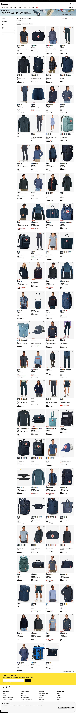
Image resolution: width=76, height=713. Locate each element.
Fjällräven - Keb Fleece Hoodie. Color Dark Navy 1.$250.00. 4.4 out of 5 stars (24, 69)
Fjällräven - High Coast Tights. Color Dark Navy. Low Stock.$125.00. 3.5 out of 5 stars (67, 334)
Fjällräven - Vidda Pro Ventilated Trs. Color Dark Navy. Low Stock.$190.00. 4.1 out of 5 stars (24, 393)
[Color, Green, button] (21, 46)
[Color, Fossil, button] (37, 163)
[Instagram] (3, 687)
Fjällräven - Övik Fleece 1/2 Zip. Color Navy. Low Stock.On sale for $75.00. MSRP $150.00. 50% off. (24, 128)
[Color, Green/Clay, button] (34, 663)
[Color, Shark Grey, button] (37, 75)
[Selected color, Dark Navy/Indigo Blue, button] (32, 222)
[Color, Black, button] (36, 46)
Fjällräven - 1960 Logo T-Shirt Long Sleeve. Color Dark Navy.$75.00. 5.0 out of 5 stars (67, 539)
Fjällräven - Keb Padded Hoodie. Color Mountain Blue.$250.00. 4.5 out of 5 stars (52, 158)
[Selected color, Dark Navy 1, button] (18, 75)
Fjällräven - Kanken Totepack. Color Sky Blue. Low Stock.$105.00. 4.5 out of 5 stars (52, 423)
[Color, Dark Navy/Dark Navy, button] (36, 163)
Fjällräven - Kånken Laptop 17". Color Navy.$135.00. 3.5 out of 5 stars (24, 452)
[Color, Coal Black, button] (36, 663)
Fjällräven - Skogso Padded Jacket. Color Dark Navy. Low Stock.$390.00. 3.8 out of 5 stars (52, 187)
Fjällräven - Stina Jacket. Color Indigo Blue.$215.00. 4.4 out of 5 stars (38, 158)
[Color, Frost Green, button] (34, 46)
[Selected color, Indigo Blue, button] (18, 105)
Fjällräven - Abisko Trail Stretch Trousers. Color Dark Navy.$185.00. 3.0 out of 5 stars (52, 393)
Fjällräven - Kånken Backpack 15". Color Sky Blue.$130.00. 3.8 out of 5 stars (67, 128)
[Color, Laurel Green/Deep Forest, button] (25, 399)
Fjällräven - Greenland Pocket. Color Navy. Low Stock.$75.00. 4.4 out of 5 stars (38, 305)
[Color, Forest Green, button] (63, 222)
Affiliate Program (42, 695)
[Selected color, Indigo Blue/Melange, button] (47, 252)
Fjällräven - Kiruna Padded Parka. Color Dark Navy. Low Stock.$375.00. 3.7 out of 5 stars (38, 539)
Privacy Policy (39, 705)
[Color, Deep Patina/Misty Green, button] (36, 370)
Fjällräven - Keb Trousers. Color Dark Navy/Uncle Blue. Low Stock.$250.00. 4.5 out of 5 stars (67, 364)
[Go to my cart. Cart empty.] (73, 4)
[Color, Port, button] (64, 340)
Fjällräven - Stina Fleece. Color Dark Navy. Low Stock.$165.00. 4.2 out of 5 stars (52, 99)
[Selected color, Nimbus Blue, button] (18, 574)
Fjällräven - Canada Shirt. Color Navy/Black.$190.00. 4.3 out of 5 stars (52, 69)
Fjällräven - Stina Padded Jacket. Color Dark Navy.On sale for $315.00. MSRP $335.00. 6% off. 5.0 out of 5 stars (52, 275)
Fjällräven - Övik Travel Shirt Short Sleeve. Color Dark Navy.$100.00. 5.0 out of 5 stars (24, 40)
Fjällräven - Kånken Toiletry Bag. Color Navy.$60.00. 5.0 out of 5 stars (38, 40)
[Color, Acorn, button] (48, 458)
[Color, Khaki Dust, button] (63, 75)
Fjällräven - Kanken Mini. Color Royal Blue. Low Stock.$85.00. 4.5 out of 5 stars (67, 217)
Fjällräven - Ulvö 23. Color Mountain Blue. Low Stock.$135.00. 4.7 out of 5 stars (67, 305)
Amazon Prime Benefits (7, 699)
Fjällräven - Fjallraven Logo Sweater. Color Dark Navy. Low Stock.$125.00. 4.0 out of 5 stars (52, 334)
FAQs (22, 693)
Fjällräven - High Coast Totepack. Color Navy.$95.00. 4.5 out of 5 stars (67, 510)
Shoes (58, 701)
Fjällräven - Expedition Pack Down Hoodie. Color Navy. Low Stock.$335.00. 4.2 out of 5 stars (24, 657)
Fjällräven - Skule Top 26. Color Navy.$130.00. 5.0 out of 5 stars (67, 158)
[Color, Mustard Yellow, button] (66, 604)
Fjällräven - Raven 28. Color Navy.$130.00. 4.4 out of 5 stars (52, 510)
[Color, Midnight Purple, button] (37, 458)
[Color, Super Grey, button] (66, 134)
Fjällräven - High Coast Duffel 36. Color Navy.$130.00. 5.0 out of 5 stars (38, 569)
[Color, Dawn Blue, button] (52, 458)
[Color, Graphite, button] (68, 222)
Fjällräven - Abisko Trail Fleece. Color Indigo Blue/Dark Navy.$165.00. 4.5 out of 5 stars (67, 275)
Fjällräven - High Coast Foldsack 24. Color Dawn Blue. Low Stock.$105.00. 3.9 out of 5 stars (24, 334)
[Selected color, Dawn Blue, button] (18, 340)
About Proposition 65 (25, 701)
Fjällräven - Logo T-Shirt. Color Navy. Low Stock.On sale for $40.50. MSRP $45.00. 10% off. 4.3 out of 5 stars (52, 569)
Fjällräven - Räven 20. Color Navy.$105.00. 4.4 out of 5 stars (67, 69)
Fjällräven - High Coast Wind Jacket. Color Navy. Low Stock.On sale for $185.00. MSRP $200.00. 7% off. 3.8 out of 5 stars (24, 187)
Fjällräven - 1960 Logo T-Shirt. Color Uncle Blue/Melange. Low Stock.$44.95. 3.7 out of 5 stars (24, 539)
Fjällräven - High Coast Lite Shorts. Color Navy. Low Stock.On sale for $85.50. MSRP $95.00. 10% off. (38, 99)
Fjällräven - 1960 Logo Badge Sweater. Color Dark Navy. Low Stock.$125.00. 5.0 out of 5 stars (24, 423)
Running (58, 699)
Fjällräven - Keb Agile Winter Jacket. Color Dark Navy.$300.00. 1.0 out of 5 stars (38, 627)
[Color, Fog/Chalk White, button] (48, 75)
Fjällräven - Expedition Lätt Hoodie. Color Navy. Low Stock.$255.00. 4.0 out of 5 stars (38, 187)
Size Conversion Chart (43, 693)
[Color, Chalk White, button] (48, 252)
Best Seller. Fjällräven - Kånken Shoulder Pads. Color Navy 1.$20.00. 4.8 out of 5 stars (24, 482)
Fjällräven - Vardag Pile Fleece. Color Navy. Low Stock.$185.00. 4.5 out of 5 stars (38, 393)
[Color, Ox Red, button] (63, 134)
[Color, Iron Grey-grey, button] (64, 281)
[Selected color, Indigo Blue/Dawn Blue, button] (18, 311)
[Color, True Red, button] (48, 46)
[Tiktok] (6, 687)
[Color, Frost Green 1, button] (19, 487)
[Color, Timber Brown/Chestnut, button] (63, 370)
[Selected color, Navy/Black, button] (47, 75)
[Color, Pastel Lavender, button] (68, 252)
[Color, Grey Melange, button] (54, 458)
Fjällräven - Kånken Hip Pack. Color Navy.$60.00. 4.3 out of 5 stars (52, 539)
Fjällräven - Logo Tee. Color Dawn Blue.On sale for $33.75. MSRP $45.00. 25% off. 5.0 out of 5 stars (52, 627)
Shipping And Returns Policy (26, 699)
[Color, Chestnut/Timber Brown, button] (21, 399)
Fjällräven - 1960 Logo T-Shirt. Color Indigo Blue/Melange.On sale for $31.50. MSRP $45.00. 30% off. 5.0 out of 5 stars (52, 246)
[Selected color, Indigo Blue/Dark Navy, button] (61, 281)
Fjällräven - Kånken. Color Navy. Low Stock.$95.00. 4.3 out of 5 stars (38, 452)
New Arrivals (59, 697)
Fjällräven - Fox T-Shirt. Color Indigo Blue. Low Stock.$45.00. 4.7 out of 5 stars (52, 452)
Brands (58, 693)
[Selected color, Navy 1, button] (18, 487)
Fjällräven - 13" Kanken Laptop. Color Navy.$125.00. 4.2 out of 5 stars (24, 246)
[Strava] (9, 687)
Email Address (7, 680)
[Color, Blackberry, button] (19, 340)
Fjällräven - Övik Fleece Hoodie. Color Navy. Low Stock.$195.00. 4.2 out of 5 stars (67, 627)
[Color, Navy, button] (68, 134)
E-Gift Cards (41, 701)
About (4, 693)
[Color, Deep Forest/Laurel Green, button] (21, 105)
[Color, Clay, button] (64, 252)
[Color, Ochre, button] (36, 428)
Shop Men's (72, 14)
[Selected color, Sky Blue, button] (61, 134)
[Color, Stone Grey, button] (64, 46)
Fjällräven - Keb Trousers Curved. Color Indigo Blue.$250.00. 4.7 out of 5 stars (24, 99)
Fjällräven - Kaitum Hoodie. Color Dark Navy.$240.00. (24, 627)
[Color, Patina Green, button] (52, 46)
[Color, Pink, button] (52, 428)
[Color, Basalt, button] (66, 75)
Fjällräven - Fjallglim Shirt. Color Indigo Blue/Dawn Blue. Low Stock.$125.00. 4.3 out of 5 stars (24, 305)
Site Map (41, 697)
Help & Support (72, 7)
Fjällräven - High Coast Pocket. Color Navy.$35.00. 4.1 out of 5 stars (67, 482)
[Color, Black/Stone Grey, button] (64, 370)
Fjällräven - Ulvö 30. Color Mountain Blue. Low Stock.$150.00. (24, 598)
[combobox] (23, 4)
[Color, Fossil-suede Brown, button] (37, 222)
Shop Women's (65, 14)
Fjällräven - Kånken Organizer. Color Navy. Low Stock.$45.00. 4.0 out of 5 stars (67, 423)
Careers (4, 695)
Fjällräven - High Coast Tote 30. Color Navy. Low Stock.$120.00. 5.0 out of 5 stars (52, 657)
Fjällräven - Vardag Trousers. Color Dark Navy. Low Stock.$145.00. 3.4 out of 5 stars (67, 40)
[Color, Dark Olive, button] (64, 75)
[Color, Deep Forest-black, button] (27, 399)
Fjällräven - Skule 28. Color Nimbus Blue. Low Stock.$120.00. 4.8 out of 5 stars (24, 569)
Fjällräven (24, 23)
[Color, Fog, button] (50, 428)
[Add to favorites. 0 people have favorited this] (29, 27)
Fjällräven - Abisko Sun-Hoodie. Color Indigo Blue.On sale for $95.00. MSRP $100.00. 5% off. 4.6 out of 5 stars (38, 482)
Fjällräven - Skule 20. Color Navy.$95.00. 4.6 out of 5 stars (24, 510)
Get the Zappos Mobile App (8, 697)
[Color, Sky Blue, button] (25, 458)
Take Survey (41, 699)
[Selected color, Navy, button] (32, 46)
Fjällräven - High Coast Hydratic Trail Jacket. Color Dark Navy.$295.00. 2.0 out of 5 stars (67, 598)
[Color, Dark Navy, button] (50, 487)
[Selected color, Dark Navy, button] (18, 46)
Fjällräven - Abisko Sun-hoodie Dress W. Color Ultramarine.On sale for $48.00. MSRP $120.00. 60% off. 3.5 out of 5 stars (52, 128)
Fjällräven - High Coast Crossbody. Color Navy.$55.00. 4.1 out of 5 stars (67, 569)
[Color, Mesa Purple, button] (34, 370)
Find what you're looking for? (68, 671)
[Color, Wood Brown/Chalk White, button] (19, 311)
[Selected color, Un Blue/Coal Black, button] (32, 663)
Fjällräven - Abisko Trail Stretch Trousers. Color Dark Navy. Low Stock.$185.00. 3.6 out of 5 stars (24, 158)
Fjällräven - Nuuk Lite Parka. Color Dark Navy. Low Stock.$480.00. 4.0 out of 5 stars (67, 187)
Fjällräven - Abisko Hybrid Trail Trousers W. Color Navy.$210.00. (38, 128)
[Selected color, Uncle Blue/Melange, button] (18, 545)
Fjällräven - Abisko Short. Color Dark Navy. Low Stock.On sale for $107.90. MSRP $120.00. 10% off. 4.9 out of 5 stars (38, 598)
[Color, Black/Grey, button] (21, 311)
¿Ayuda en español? (25, 697)
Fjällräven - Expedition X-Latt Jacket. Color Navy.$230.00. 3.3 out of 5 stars (67, 99)
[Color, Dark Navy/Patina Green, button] (23, 46)
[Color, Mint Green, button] (54, 545)
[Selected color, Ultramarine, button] (47, 134)
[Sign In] (70, 4)
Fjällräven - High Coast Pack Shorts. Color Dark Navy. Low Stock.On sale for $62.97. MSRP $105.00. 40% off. (67, 393)
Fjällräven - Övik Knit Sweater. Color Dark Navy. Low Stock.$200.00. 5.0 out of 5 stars (38, 275)
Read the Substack (44, 1)
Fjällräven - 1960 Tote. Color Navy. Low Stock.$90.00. (67, 246)
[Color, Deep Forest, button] (19, 75)
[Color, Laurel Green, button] (34, 134)
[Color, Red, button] (50, 75)
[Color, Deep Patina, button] (70, 75)
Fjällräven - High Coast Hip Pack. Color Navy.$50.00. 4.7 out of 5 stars (38, 510)
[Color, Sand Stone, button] (19, 46)
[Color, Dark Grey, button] (50, 105)
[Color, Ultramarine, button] (37, 487)
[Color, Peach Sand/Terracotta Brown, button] (41, 458)
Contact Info (23, 695)
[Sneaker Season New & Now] (38, 12)
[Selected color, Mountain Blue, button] (47, 163)
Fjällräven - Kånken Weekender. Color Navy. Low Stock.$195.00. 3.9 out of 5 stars (38, 423)
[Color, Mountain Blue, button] (68, 370)
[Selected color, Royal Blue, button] (61, 222)
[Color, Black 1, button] (21, 75)
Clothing (58, 695)
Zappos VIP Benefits (7, 701)
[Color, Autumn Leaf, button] (64, 633)
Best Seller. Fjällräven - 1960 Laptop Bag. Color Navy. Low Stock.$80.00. (52, 217)
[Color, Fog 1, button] (23, 487)
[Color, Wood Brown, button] (48, 340)
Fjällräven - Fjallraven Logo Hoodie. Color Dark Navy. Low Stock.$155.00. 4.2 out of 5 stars (52, 305)
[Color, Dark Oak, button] (52, 193)
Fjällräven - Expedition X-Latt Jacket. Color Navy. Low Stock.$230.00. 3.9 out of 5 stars (52, 40)
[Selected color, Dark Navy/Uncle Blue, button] (61, 370)
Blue (30, 23)
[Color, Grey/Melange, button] (48, 311)
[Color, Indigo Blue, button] (21, 281)
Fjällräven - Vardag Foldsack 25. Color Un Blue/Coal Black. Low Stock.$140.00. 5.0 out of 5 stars (38, 657)
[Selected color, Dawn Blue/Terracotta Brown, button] (32, 370)
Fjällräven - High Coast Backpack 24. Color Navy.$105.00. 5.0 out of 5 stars (38, 69)
